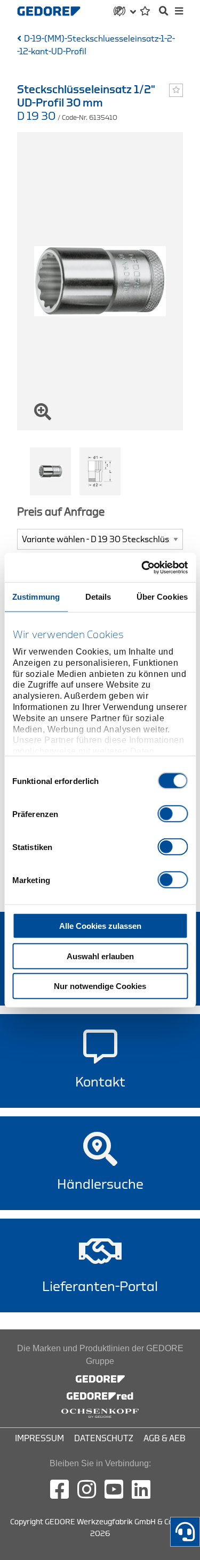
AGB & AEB (164, 1438)
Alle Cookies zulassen (100, 925)
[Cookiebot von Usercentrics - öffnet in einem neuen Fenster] (142, 567)
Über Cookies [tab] (162, 596)
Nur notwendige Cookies (100, 986)
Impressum (39, 1438)
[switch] (172, 813)
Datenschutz (103, 1438)
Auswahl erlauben (100, 955)
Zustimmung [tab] (36, 596)
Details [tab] (98, 596)
